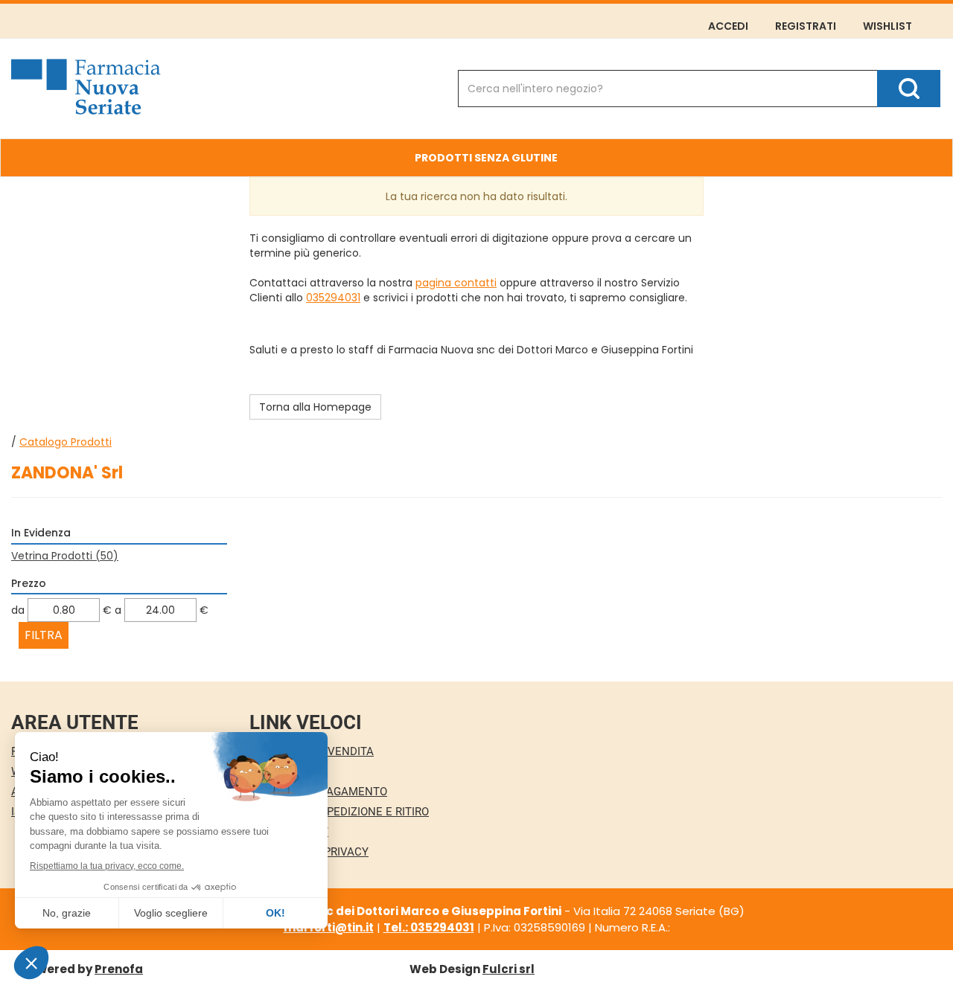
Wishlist (887, 26)
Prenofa (119, 969)
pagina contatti (456, 282)
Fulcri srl (508, 969)
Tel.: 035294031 (428, 927)
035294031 (333, 297)
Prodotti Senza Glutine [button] (486, 157)
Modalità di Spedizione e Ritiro (339, 811)
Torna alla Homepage (315, 407)
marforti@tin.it (329, 927)
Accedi (728, 26)
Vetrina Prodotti (64, 555)
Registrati (805, 26)
